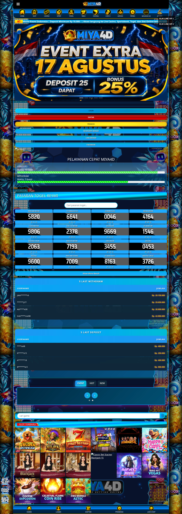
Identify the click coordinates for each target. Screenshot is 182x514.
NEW (102, 401)
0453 (148, 265)
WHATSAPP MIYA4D (91, 149)
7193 (72, 265)
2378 (72, 250)
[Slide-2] (91, 97)
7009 (72, 280)
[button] (89, 453)
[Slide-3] (96, 97)
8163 (110, 280)
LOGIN (91, 129)
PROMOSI (91, 142)
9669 (110, 250)
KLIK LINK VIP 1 (166, 20)
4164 (148, 235)
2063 (34, 265)
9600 (34, 280)
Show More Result (91, 291)
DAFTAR (91, 135)
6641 (71, 235)
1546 (148, 250)
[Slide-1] (86, 97)
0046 (110, 235)
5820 (34, 235)
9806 (34, 250)
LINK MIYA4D (91, 156)
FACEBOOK (91, 163)
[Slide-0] (81, 97)
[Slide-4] (101, 97)
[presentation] (87, 448)
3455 (110, 265)
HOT (92, 401)
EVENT (80, 401)
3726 (148, 280)
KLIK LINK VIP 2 (166, 26)
